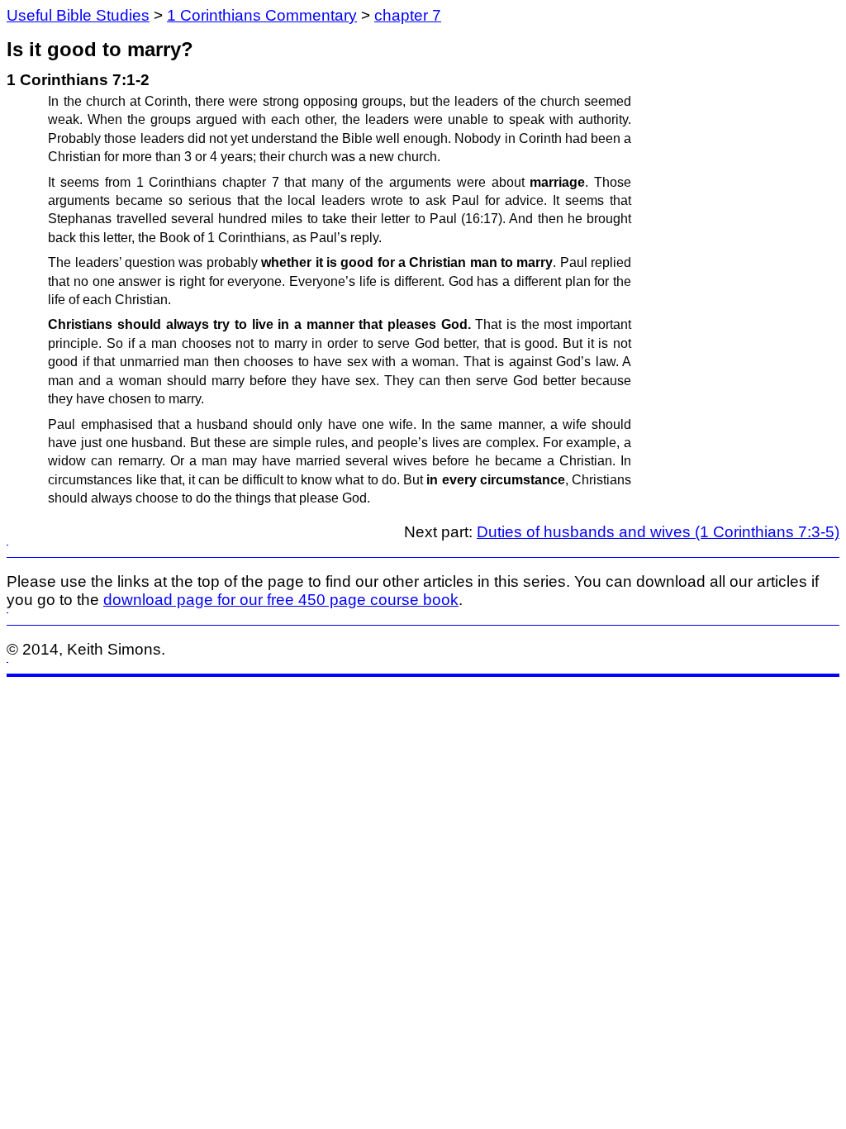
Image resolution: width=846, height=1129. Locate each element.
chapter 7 (407, 15)
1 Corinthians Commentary (262, 15)
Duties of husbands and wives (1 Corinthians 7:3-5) (658, 532)
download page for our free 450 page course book (281, 599)
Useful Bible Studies (78, 15)
